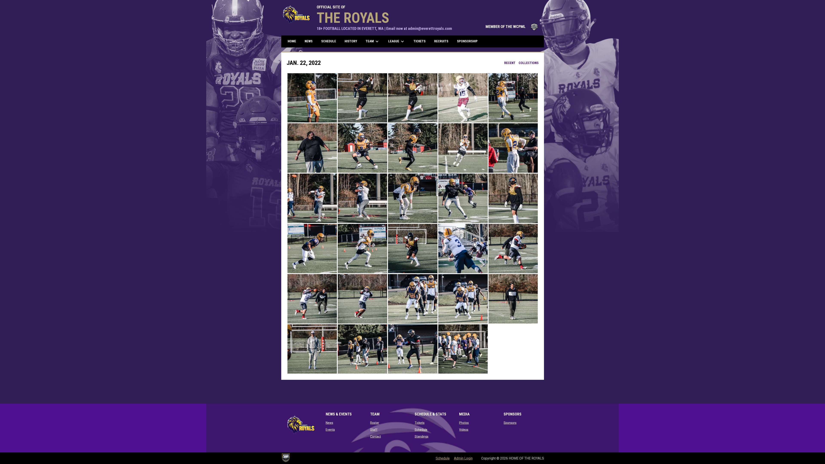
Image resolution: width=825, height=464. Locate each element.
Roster (374, 422)
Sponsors (510, 422)
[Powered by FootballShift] (285, 457)
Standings (421, 436)
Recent (509, 63)
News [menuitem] (309, 41)
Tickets (420, 422)
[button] (312, 98)
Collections (529, 63)
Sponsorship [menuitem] (467, 41)
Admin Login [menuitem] (463, 458)
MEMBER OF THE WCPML (513, 26)
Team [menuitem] (373, 41)
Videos (463, 429)
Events (330, 429)
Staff (373, 429)
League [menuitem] (396, 41)
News (329, 422)
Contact (375, 436)
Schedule (421, 429)
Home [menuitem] (292, 41)
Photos (464, 422)
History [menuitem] (351, 41)
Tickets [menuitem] (420, 41)
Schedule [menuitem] (328, 41)
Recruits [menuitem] (441, 41)
